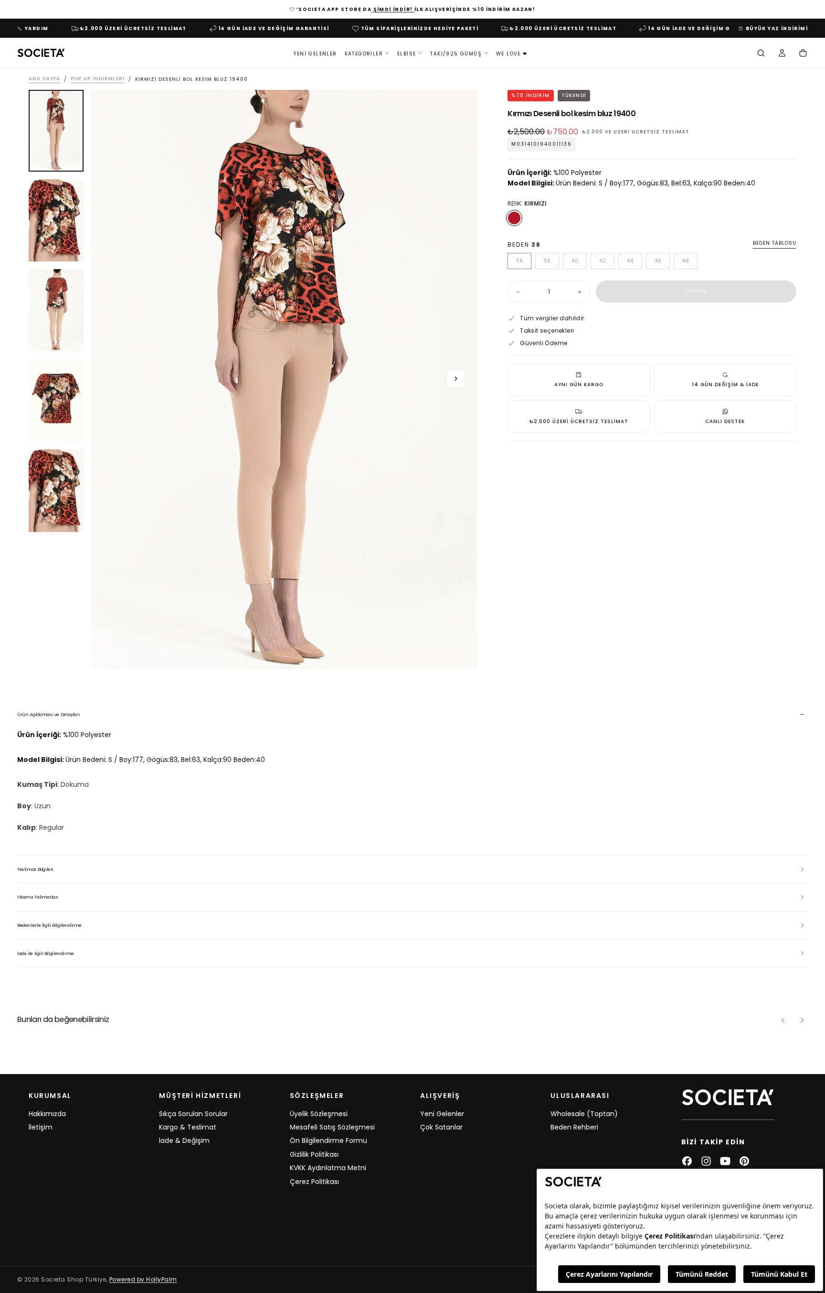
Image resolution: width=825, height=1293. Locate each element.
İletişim (41, 1127)
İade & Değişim (184, 1140)
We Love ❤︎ (512, 53)
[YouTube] (725, 1161)
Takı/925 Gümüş (456, 53)
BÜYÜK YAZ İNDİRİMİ (777, 28)
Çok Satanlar (441, 1127)
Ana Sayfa (44, 79)
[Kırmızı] (514, 218)
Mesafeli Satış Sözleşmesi (332, 1127)
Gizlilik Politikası (314, 1154)
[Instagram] (706, 1161)
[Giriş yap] (782, 54)
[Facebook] (687, 1161)
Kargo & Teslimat (187, 1127)
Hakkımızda (47, 1114)
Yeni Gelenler (315, 53)
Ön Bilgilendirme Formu (328, 1140)
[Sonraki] (802, 1020)
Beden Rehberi (574, 1127)
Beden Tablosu (774, 243)
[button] (761, 54)
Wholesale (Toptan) (584, 1114)
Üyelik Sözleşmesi (319, 1114)
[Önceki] (783, 1020)
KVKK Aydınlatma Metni (328, 1168)
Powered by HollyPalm (143, 1279)
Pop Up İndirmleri (98, 79)
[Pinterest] (744, 1161)
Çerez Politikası (314, 1181)
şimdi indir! (392, 9)
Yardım (36, 28)
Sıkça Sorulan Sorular (193, 1114)
